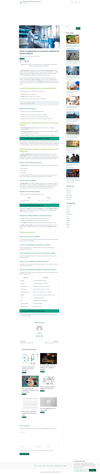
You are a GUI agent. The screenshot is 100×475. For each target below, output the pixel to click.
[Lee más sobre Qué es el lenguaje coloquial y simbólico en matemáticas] (48, 380)
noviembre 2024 (69, 197)
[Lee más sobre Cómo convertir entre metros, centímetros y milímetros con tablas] (30, 403)
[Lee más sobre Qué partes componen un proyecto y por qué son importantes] (30, 359)
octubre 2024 (68, 199)
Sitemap (64, 465)
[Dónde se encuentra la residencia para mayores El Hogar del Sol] (72, 144)
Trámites (67, 222)
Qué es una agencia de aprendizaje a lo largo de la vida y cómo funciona (30, 390)
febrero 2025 (68, 190)
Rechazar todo (85, 470)
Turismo (67, 226)
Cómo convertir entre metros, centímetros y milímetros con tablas (29, 413)
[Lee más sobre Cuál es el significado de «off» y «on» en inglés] (48, 401)
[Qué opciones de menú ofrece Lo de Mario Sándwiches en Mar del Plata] (72, 39)
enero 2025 (68, 192)
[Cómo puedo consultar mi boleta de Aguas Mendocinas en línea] (72, 100)
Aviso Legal (39, 465)
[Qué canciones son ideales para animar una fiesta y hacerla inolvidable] (72, 70)
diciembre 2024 (69, 195)
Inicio (35, 465)
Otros (67, 216)
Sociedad (68, 218)
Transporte (68, 224)
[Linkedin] (27, 61)
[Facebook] (20, 61)
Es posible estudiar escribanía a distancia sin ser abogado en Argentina (48, 367)
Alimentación (68, 205)
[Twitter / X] (39, 336)
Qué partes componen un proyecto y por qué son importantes (28, 368)
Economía (68, 210)
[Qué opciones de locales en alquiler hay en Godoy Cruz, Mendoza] (72, 129)
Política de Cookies (49, 465)
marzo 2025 (68, 188)
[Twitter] (22, 61)
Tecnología (68, 220)
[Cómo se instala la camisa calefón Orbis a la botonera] (72, 85)
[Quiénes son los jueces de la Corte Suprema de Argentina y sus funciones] (72, 173)
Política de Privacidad (58, 465)
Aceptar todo (92, 470)
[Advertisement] (50, 13)
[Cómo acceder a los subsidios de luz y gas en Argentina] (72, 158)
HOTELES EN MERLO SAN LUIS (32, 1)
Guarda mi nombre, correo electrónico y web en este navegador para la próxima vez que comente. (37, 450)
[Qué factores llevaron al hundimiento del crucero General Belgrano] (72, 114)
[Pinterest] (25, 61)
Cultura (67, 207)
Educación (22, 58)
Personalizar (77, 470)
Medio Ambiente (69, 214)
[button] (79, 2)
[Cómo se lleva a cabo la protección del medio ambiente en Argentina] (72, 55)
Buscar (67, 26)
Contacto (43, 465)
